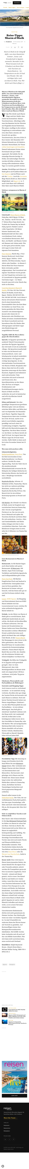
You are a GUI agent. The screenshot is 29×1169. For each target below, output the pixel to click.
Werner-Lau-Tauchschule (10, 854)
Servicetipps (20, 7)
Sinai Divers (12, 852)
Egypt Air (17, 181)
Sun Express (6, 174)
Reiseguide (12, 964)
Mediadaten (7, 1131)
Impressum (6, 1125)
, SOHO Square (9, 599)
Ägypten (5, 964)
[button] (3, 1166)
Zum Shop (14, 1095)
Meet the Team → (10, 1118)
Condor (9, 176)
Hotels (5, 7)
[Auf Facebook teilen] (11, 47)
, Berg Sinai (12, 454)
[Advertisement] (14, 987)
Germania (23, 176)
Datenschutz (7, 1128)
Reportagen (12, 7)
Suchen (10, 2)
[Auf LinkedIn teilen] (15, 47)
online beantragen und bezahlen (13, 147)
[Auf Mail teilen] (22, 47)
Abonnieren (17, 2)
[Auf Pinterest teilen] (18, 47)
